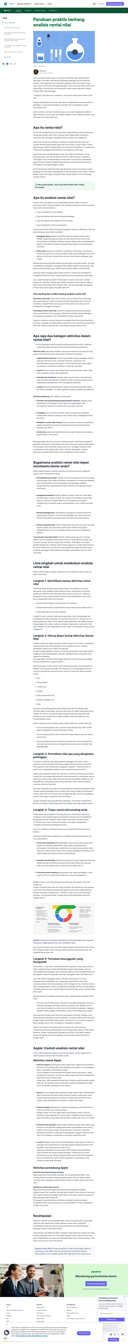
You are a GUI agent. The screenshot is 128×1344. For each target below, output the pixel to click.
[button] (6, 1332)
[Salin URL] (15, 64)
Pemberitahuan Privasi (39, 1336)
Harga (49, 4)
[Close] (123, 1340)
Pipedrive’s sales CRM (43, 1248)
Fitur (11, 4)
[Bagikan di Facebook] (3, 64)
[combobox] (94, 4)
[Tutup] (124, 1297)
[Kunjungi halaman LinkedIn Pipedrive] (122, 1335)
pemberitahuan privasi (106, 1329)
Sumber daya (38, 4)
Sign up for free (74, 1254)
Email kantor (108, 1313)
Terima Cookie (83, 1333)
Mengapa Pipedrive (23, 4)
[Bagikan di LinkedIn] (7, 64)
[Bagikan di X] (11, 64)
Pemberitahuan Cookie (24, 1336)
